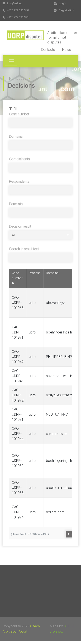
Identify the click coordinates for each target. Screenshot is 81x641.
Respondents (19, 181)
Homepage (17, 79)
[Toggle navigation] (11, 61)
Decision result (20, 226)
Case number (19, 114)
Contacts (48, 50)
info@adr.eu (14, 3)
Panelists (16, 204)
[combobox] (40, 235)
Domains (15, 136)
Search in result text (24, 249)
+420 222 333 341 (17, 17)
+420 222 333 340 (17, 10)
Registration (66, 10)
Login (62, 3)
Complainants (19, 159)
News (66, 50)
